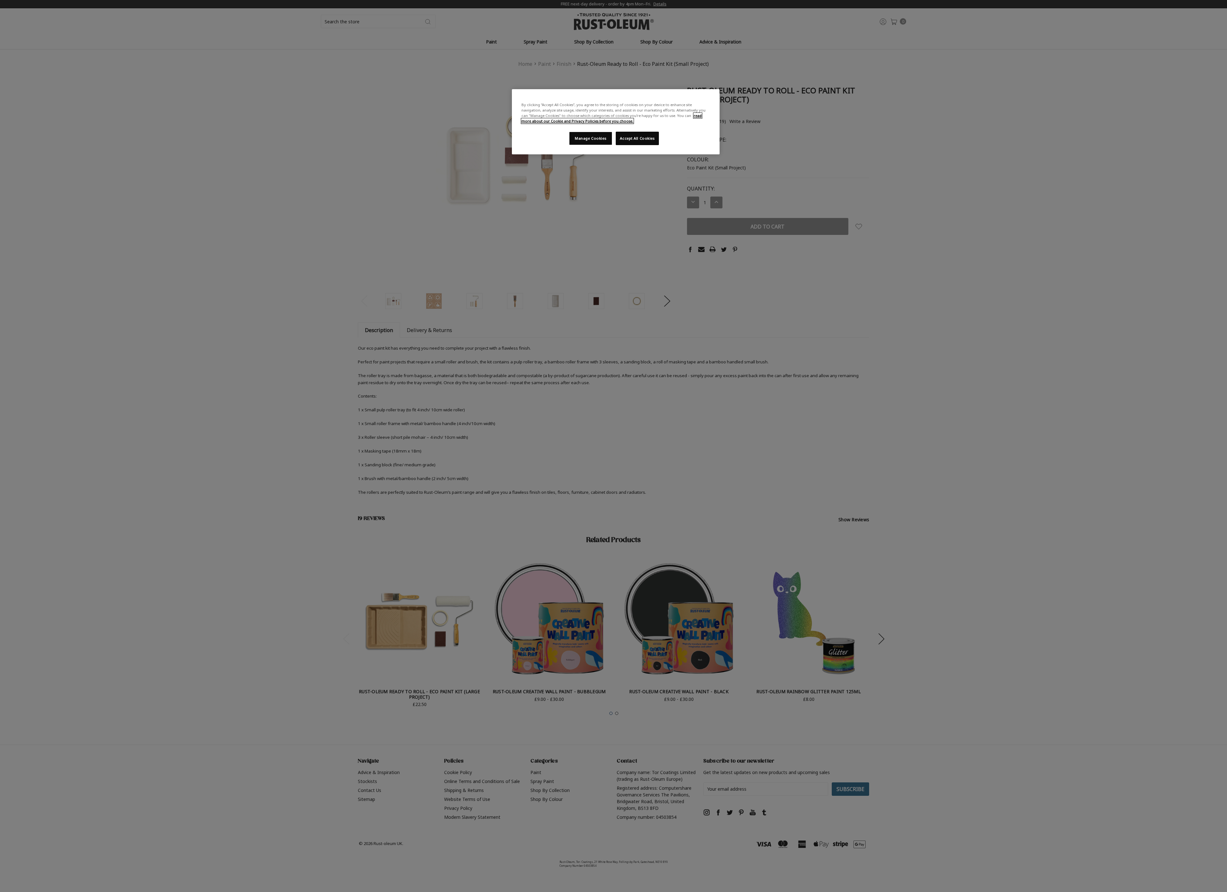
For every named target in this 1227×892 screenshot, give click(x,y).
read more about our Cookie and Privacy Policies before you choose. (611, 118)
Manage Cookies (590, 138)
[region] (616, 121)
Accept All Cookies (637, 138)
